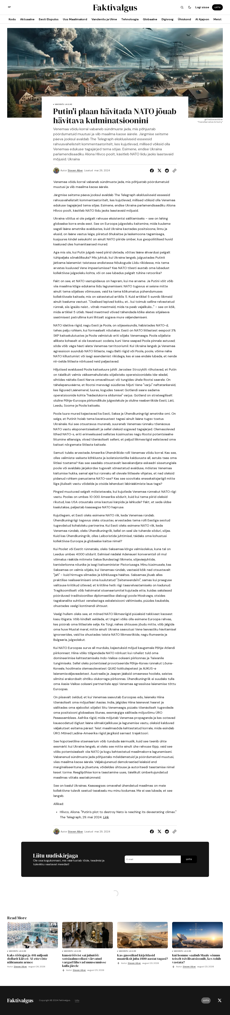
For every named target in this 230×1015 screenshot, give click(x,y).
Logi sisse (202, 7)
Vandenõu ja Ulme (63, 104)
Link (106, 817)
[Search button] (182, 7)
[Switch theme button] (189, 7)
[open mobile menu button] (9, 7)
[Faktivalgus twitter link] (219, 1000)
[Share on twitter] (159, 170)
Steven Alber (75, 170)
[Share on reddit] (167, 170)
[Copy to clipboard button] (174, 170)
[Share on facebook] (153, 170)
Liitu (77, 1000)
